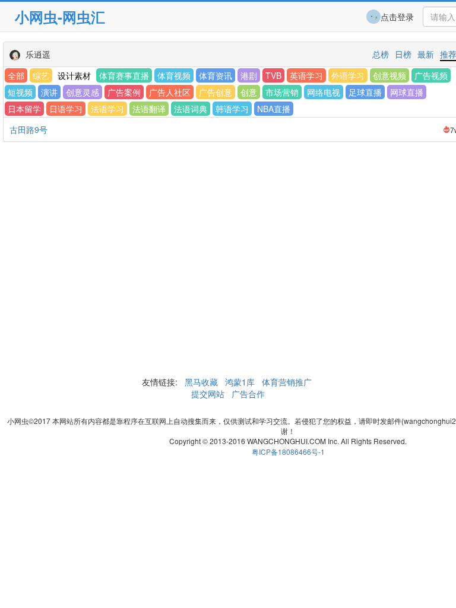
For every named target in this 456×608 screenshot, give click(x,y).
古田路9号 (29, 129)
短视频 (20, 92)
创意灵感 (82, 92)
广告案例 (124, 92)
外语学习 (348, 75)
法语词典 (190, 109)
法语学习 (107, 109)
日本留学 (24, 109)
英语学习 (306, 75)
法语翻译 (149, 109)
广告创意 (215, 92)
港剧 (248, 75)
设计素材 (74, 75)
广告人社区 (170, 92)
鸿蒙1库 (240, 382)
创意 (248, 92)
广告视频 (431, 75)
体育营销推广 (286, 382)
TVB (273, 75)
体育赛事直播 (124, 75)
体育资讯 (215, 75)
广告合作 (247, 394)
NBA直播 (273, 109)
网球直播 (406, 92)
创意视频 (389, 75)
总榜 (380, 54)
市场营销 (282, 92)
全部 (16, 75)
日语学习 (66, 109)
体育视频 (174, 75)
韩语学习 (232, 109)
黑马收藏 (201, 382)
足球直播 (365, 92)
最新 (425, 54)
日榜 (403, 54)
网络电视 (323, 92)
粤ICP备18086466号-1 (288, 451)
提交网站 (209, 394)
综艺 (41, 75)
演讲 (49, 92)
